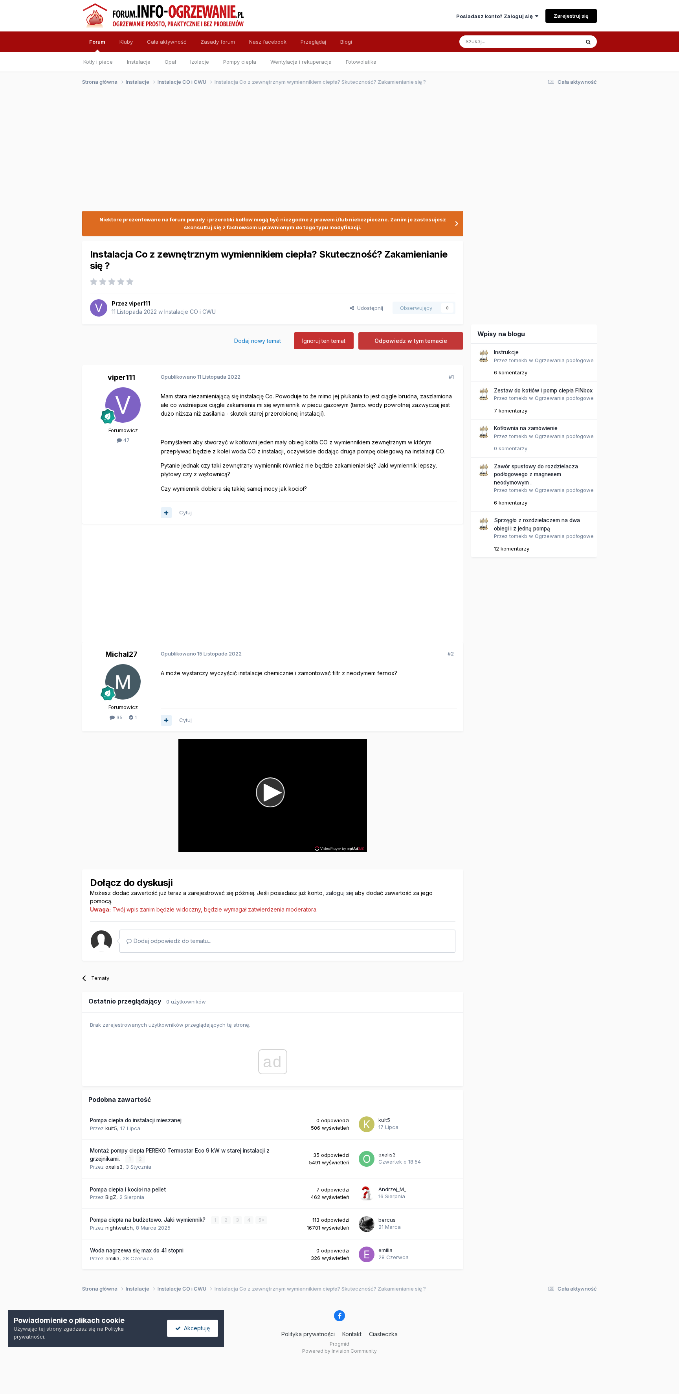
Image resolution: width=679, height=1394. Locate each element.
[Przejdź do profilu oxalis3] (366, 1159)
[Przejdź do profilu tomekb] (483, 356)
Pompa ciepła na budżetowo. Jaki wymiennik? (148, 1220)
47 (126, 440)
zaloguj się (339, 892)
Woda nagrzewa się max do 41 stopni (137, 1250)
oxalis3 (114, 1167)
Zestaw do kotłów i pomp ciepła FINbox (543, 390)
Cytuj (185, 512)
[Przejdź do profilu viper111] (98, 308)
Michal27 (121, 654)
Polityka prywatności (308, 1334)
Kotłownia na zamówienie (526, 428)
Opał (170, 62)
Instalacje (138, 62)
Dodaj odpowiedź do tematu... (171, 940)
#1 (451, 377)
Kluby (126, 42)
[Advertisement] (336, 153)
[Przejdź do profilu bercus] (366, 1224)
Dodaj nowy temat (257, 340)
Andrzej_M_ (392, 1189)
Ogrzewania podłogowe (564, 360)
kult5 (111, 1128)
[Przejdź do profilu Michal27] (123, 682)
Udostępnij (368, 308)
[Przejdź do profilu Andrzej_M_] (366, 1193)
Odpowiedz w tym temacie (410, 340)
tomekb (518, 360)
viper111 (139, 303)
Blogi (346, 42)
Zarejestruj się (571, 16)
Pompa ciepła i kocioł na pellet (128, 1189)
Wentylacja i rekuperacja (301, 62)
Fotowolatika (361, 62)
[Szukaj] (588, 41)
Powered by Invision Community (339, 1351)
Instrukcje (506, 352)
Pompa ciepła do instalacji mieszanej (136, 1120)
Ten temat (557, 41)
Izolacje (199, 62)
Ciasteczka (383, 1334)
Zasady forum (217, 42)
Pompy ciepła (239, 62)
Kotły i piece (98, 62)
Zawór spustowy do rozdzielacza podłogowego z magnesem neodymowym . (536, 474)
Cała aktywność (166, 42)
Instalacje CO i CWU (190, 311)
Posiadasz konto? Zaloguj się (495, 16)
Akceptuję (195, 1328)
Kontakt (352, 1334)
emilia (112, 1258)
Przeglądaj (313, 42)
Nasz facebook (267, 42)
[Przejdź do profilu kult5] (366, 1124)
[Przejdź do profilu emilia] (366, 1254)
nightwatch (119, 1228)
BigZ (110, 1197)
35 (119, 717)
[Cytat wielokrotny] (166, 512)
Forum (97, 42)
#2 (451, 653)
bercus (387, 1220)
